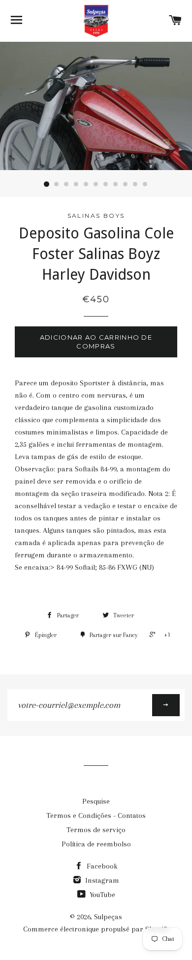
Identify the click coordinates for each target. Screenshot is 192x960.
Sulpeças (108, 916)
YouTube (101, 894)
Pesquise (96, 801)
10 (135, 184)
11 (145, 184)
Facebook (101, 866)
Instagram (101, 880)
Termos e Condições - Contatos (96, 815)
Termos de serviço (96, 829)
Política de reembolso (96, 844)
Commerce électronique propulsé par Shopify (96, 929)
